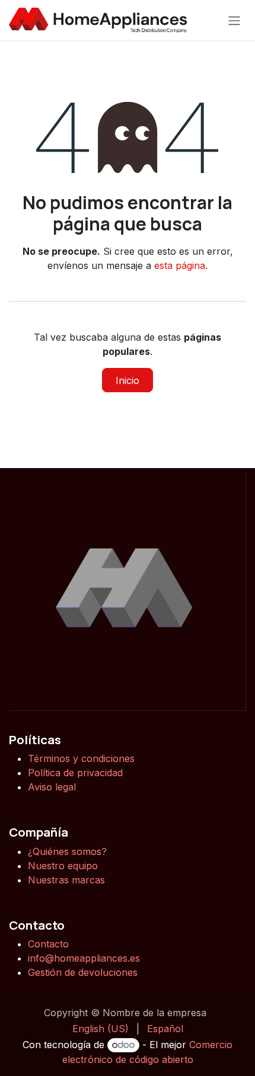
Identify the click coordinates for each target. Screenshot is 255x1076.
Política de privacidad (75, 773)
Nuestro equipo (63, 866)
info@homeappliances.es (84, 958)
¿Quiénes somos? (69, 851)
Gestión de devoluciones (83, 972)
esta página (179, 265)
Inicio (127, 380)
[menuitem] (100, 1028)
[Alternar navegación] (234, 20)
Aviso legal (52, 787)
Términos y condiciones (81, 758)
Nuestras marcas (66, 880)
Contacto (48, 944)
